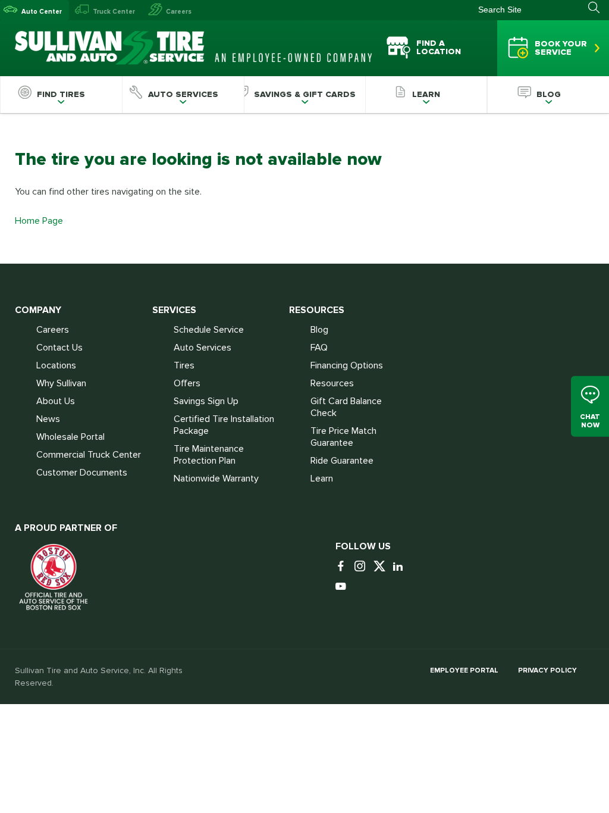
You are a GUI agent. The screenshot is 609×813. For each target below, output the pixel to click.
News (48, 419)
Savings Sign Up (206, 401)
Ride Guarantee (341, 461)
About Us (55, 401)
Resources (332, 383)
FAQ (319, 348)
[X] (381, 567)
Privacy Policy (547, 670)
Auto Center (41, 11)
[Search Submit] (598, 7)
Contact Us (59, 348)
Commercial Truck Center (88, 455)
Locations (56, 365)
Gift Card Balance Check (346, 407)
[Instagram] (362, 567)
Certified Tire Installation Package (224, 425)
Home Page (39, 221)
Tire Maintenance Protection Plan (209, 455)
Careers (179, 11)
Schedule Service (209, 330)
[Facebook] (343, 567)
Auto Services (202, 348)
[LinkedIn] (401, 567)
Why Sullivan (61, 383)
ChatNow (590, 420)
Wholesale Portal (70, 437)
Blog (319, 330)
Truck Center (114, 11)
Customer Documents (81, 473)
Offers (187, 383)
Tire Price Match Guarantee (343, 437)
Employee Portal (464, 670)
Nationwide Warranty (216, 478)
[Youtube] (343, 587)
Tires (184, 365)
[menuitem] (61, 94)
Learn (321, 478)
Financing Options (346, 365)
